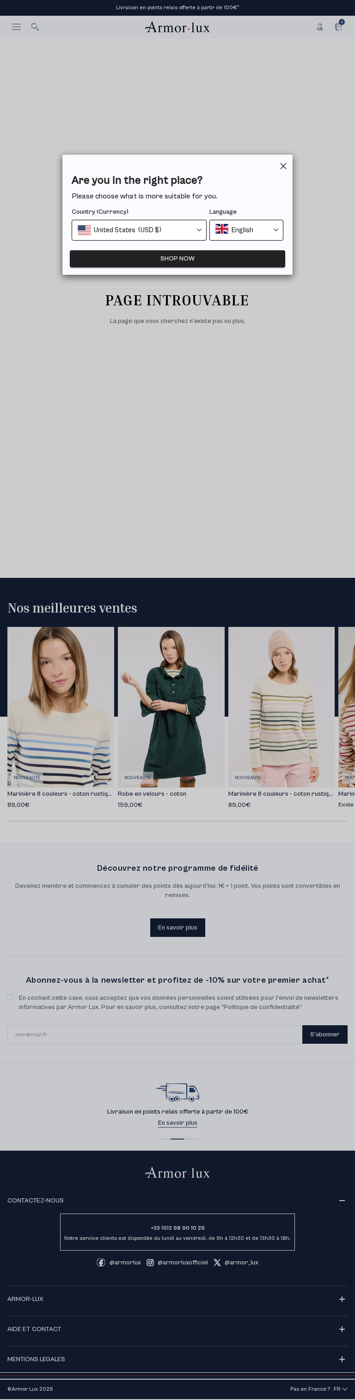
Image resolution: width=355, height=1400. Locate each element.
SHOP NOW (177, 258)
